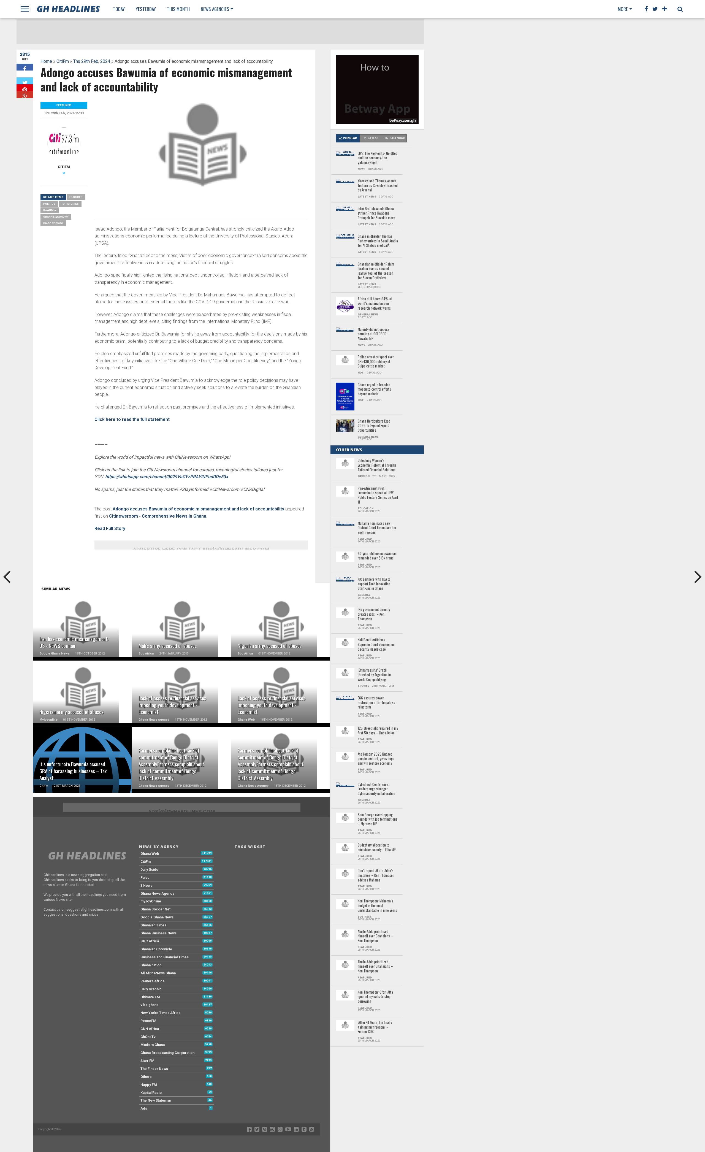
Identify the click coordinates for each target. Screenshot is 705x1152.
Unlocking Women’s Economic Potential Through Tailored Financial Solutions (377, 465)
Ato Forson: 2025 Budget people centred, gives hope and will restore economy (376, 759)
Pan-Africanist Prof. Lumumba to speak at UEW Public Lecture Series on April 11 (378, 495)
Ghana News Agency (157, 893)
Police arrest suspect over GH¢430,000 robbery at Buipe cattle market (376, 362)
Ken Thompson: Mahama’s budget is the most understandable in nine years (377, 906)
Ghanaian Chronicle (156, 949)
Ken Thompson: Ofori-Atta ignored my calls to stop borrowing (375, 997)
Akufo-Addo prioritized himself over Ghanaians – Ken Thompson (375, 966)
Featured (76, 197)
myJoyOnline (150, 901)
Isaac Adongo (53, 223)
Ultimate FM (150, 997)
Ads (143, 1108)
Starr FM (147, 1061)
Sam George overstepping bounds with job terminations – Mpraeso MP (377, 819)
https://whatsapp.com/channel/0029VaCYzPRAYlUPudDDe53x (166, 476)
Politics (49, 203)
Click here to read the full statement (132, 419)
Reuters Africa (152, 981)
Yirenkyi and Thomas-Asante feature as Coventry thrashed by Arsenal (378, 186)
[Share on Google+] (25, 94)
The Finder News (154, 1069)
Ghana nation (150, 965)
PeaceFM (148, 1021)
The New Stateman (155, 1100)
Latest (373, 138)
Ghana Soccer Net (155, 909)
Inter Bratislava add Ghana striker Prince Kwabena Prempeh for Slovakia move (376, 213)
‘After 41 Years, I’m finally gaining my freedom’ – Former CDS (375, 1027)
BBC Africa (149, 941)
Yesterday (146, 9)
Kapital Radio (151, 1093)
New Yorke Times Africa (160, 1013)
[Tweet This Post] (25, 80)
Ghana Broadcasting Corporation (167, 1053)
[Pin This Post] (25, 87)
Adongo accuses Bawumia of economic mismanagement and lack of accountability (198, 509)
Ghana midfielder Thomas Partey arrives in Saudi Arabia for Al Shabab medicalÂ (378, 241)
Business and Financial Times (164, 957)
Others (145, 1077)
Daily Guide (149, 869)
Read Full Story (109, 528)
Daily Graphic (151, 989)
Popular (350, 138)
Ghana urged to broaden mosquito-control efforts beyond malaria (374, 389)
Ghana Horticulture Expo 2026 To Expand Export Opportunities (374, 426)
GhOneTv (148, 1037)
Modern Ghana (152, 1045)
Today (119, 9)
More (623, 9)
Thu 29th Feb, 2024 (91, 61)
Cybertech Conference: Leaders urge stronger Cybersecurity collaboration (376, 789)
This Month (178, 9)
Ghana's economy (56, 216)
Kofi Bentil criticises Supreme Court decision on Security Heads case (376, 644)
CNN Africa (149, 1029)
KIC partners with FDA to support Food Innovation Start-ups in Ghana (374, 584)
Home (46, 61)
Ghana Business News (158, 933)
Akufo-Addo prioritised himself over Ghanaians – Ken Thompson (375, 936)
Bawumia (49, 210)
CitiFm (62, 61)
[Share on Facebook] (25, 67)
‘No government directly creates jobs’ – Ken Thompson (374, 614)
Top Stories (70, 203)
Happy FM (148, 1085)
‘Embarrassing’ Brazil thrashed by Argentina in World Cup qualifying (374, 675)
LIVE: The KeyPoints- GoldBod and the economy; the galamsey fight (377, 158)
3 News (146, 885)
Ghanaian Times (153, 925)
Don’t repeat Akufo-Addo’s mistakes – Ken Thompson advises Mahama (376, 875)
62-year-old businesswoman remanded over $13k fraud (377, 556)
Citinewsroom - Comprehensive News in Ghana (157, 516)
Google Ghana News (156, 917)
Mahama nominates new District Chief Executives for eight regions (377, 528)
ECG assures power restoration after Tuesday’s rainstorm (376, 703)
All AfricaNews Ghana (158, 973)
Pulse (145, 877)
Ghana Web (149, 853)
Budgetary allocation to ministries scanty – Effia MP (377, 847)
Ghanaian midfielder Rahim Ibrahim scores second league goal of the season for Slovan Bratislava (376, 271)
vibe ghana (149, 1005)
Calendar (397, 138)
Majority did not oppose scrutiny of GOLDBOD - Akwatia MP (373, 334)
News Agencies (215, 9)
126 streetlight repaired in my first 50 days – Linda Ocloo (378, 730)
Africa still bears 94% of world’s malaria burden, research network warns (375, 303)
